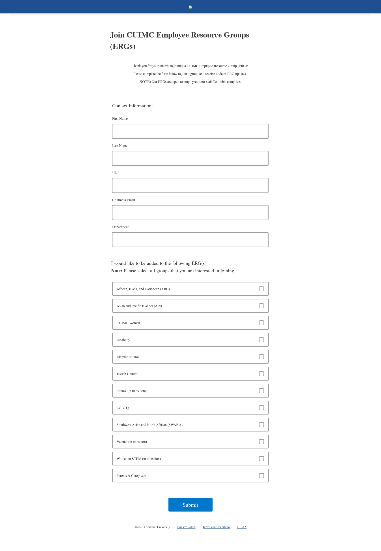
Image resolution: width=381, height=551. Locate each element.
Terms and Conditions (216, 527)
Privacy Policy (186, 527)
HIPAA (242, 527)
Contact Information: (132, 105)
